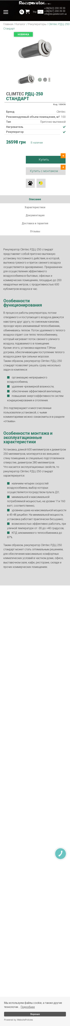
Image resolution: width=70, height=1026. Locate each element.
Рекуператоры (37, 24)
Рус (40, 11)
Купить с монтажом (44, 171)
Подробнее (28, 1007)
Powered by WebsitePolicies (18, 1019)
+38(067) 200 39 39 (54, 11)
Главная (8, 24)
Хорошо (35, 1014)
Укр (35, 11)
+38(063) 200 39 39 (54, 8)
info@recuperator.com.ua (55, 14)
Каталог (20, 24)
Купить (44, 159)
